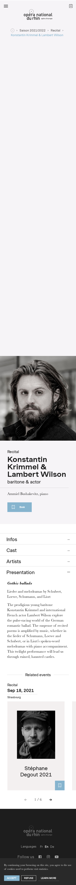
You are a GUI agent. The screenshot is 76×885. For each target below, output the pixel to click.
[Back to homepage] (38, 15)
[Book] (60, 785)
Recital (55, 30)
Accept (12, 878)
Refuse (28, 878)
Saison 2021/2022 (33, 30)
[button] (6, 6)
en (46, 846)
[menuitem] (41, 846)
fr (41, 846)
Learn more (48, 878)
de (52, 846)
